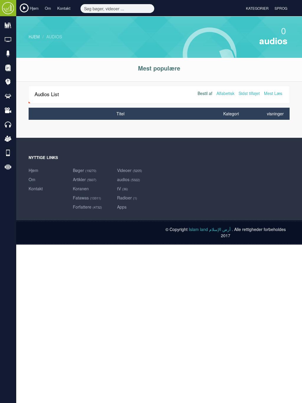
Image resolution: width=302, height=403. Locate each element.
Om (48, 8)
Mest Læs (273, 93)
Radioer (127, 198)
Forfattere (87, 207)
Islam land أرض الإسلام (210, 229)
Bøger (84, 170)
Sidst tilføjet (249, 93)
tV (122, 188)
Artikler (84, 179)
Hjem (34, 8)
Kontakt (63, 8)
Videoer (129, 170)
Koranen (81, 188)
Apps (122, 207)
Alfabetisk (225, 93)
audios (54, 37)
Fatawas (87, 198)
